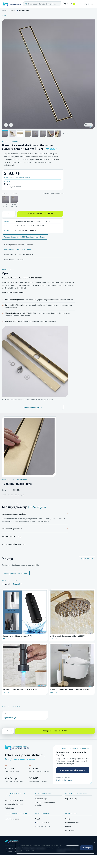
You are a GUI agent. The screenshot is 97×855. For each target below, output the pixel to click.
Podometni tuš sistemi (14, 800)
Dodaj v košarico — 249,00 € (40, 214)
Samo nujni (72, 848)
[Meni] (92, 4)
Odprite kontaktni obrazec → (73, 770)
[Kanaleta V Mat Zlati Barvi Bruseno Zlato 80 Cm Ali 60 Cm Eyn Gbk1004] (12, 133)
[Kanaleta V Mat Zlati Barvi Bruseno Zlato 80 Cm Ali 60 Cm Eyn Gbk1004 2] (28, 133)
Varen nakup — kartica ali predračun (18, 250)
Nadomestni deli (72, 823)
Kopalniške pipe (72, 799)
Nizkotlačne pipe (12, 819)
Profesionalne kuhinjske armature (45, 804)
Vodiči (67, 819)
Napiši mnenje (87, 559)
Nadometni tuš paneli (14, 804)
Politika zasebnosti (13, 851)
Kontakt (68, 826)
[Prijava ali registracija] (80, 4)
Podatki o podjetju (13, 848)
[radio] (5, 201)
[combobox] (43, 4)
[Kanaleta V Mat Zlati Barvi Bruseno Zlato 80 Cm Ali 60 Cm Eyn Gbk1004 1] (20, 133)
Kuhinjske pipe (41, 799)
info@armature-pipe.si (64, 780)
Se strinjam (86, 848)
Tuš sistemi (9, 808)
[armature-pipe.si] (12, 4)
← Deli (4, 15)
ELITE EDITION (24, 10)
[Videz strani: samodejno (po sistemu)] (86, 4)
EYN (13, 10)
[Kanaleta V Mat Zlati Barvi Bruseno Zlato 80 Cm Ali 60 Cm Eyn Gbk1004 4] (43, 133)
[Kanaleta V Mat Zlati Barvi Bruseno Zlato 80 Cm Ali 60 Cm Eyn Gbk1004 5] (50, 133)
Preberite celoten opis (32, 407)
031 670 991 (70, 830)
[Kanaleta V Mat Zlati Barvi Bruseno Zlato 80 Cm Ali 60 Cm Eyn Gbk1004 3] (5, 133)
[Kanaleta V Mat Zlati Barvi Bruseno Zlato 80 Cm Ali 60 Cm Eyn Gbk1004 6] (58, 133)
